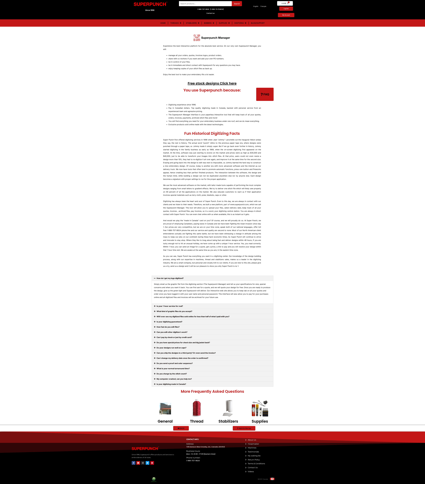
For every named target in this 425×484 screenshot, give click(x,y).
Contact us (210, 13)
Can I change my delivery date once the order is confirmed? (182, 358)
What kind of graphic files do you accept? (174, 311)
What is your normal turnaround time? (173, 368)
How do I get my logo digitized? (170, 278)
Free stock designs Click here (212, 83)
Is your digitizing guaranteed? (169, 322)
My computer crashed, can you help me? (174, 379)
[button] (212, 278)
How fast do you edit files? (168, 327)
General (165, 421)
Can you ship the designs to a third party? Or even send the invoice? (186, 353)
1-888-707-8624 (193, 461)
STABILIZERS (191, 23)
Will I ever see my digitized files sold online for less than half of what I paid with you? (193, 316)
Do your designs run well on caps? (171, 348)
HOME (163, 23)
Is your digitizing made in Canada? (171, 384)
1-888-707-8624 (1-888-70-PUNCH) (210, 9)
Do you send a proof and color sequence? (175, 363)
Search (237, 4)
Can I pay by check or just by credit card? (174, 337)
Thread (196, 421)
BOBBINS (208, 23)
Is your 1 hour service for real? (170, 306)
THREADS (174, 23)
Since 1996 (149, 10)
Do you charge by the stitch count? (172, 374)
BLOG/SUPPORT (258, 23)
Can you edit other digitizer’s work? (172, 332)
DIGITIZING (239, 23)
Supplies (260, 421)
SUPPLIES (223, 23)
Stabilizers (228, 421)
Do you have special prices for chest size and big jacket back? (183, 342)
